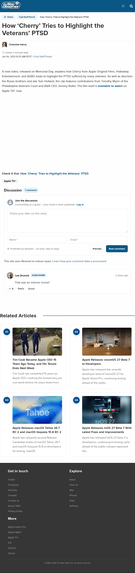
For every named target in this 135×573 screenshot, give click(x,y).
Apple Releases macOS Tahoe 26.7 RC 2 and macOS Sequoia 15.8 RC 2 (37, 430)
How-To (73, 485)
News (72, 479)
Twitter (11, 479)
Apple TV (13, 537)
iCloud (11, 553)
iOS (10, 542)
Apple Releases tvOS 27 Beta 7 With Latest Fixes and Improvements (107, 430)
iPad (71, 500)
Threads (12, 495)
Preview (97, 249)
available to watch (110, 86)
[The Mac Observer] (11, 6)
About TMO (14, 506)
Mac (71, 490)
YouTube (12, 490)
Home (10, 17)
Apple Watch (14, 532)
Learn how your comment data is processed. (80, 261)
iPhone (73, 495)
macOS (12, 548)
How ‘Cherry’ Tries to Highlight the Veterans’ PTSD (54, 173)
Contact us (13, 500)
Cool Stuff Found (27, 17)
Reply (21, 288)
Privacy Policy (15, 511)
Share (31, 289)
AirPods (73, 506)
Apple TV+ (10, 181)
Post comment (117, 249)
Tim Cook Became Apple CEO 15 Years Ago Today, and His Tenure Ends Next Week (34, 363)
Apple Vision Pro (17, 527)
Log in (80, 204)
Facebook (13, 485)
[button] (123, 6)
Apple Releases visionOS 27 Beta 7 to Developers (106, 361)
